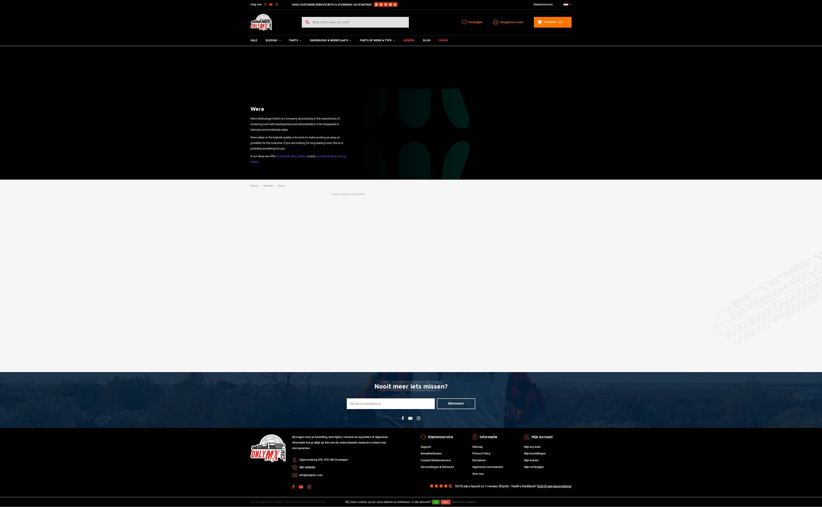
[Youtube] (270, 4)
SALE (253, 40)
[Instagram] (276, 4)
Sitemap (477, 446)
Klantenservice (543, 4)
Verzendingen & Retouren (437, 467)
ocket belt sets (287, 156)
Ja (435, 502)
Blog (426, 40)
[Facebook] (265, 4)
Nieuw (443, 40)
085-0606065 (307, 467)
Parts (293, 40)
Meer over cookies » (464, 502)
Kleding (271, 40)
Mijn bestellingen (535, 453)
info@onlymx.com (310, 475)
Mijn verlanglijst (534, 467)
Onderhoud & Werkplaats (329, 40)
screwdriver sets (326, 156)
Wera (281, 185)
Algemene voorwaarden (487, 467)
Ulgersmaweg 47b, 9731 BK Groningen (323, 459)
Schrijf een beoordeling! (554, 486)
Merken (408, 40)
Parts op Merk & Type (376, 40)
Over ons (478, 473)
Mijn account (532, 446)
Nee (445, 502)
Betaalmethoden (431, 453)
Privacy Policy (481, 453)
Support (426, 446)
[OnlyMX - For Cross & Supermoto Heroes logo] (261, 22)
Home (254, 185)
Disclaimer (479, 460)
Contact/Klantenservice (436, 460)
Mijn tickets (531, 460)
